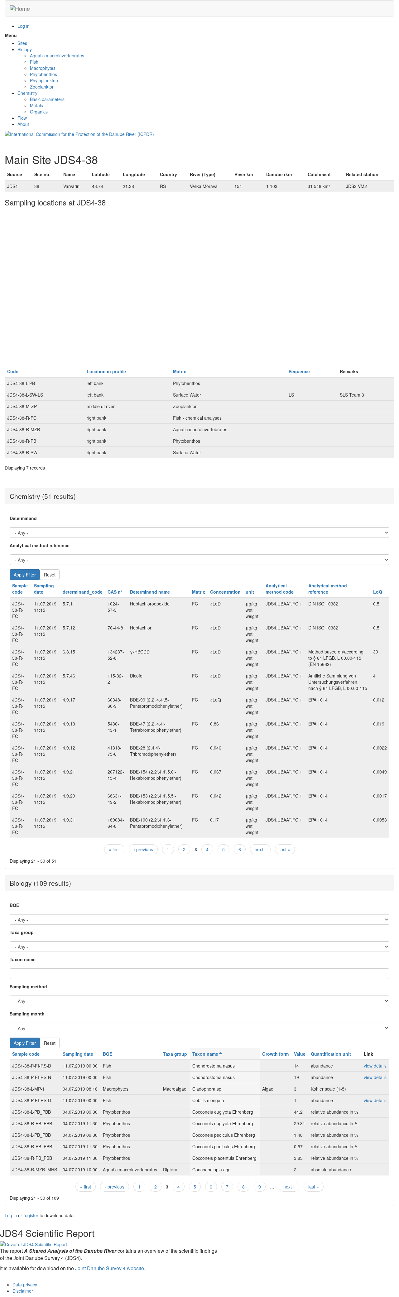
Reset (49, 574)
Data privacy (24, 1284)
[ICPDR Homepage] (79, 133)
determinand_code (83, 592)
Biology (24, 49)
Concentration (225, 592)
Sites (22, 43)
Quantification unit (331, 1054)
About (23, 124)
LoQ (377, 592)
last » (285, 849)
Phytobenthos (43, 74)
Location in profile (106, 371)
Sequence (299, 371)
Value (299, 1054)
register (30, 1215)
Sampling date (78, 1054)
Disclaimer (22, 1291)
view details (375, 1066)
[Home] (20, 8)
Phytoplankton (44, 80)
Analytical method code (280, 588)
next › (260, 849)
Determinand (23, 518)
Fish (34, 62)
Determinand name (150, 592)
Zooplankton (42, 87)
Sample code (20, 588)
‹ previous (143, 849)
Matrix (179, 371)
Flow (22, 118)
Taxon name (23, 959)
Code (12, 371)
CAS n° (115, 592)
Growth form (275, 1054)
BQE (14, 905)
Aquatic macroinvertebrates (57, 55)
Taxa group (22, 932)
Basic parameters (47, 99)
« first (114, 849)
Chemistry (27, 93)
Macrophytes (42, 68)
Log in (23, 26)
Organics (39, 111)
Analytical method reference (40, 545)
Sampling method (28, 986)
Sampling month (27, 1013)
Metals (36, 105)
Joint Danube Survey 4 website (109, 1268)
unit (250, 592)
